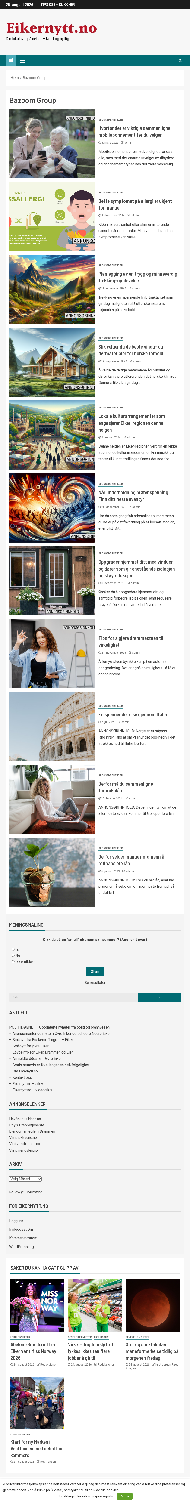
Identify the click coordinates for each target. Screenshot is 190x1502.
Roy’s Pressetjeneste (26, 1125)
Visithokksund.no (23, 1137)
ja (17, 949)
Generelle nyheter (80, 1337)
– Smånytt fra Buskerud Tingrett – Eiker (41, 1040)
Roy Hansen (48, 1461)
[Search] (180, 60)
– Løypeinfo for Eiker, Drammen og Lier (41, 1052)
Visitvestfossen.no (24, 1144)
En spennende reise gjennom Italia (132, 714)
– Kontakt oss (20, 1077)
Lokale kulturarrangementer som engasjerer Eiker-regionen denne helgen (131, 423)
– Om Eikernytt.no (23, 1071)
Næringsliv (101, 1337)
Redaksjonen (48, 1364)
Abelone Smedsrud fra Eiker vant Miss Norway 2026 (33, 1351)
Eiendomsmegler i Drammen (32, 1131)
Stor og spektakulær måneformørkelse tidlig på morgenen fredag (152, 1351)
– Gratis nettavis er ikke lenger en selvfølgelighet (49, 1065)
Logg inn (16, 1221)
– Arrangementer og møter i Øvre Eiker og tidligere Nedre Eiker (60, 1033)
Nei (18, 955)
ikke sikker (25, 962)
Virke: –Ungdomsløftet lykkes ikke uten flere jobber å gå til (90, 1351)
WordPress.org (21, 1247)
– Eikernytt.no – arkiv (26, 1084)
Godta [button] (124, 1496)
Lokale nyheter (20, 1337)
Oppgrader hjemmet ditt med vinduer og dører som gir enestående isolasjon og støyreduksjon (136, 568)
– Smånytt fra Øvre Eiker (29, 1046)
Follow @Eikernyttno (25, 1192)
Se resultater (95, 982)
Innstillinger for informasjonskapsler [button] (86, 1496)
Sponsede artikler (110, 119)
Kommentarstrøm (23, 1238)
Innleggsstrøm (21, 1229)
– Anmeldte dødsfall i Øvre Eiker (35, 1058)
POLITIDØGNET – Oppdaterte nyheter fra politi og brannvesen (59, 1027)
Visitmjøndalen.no (23, 1150)
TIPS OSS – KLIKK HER (58, 4)
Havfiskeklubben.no (25, 1119)
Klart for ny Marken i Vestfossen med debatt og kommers (37, 1448)
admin (128, 142)
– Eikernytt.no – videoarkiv (30, 1090)
